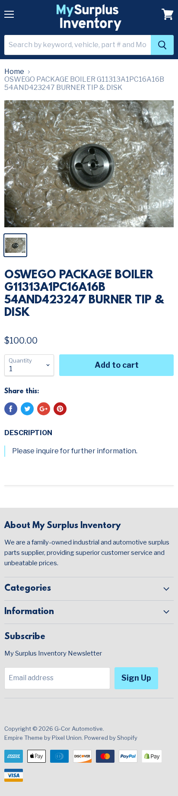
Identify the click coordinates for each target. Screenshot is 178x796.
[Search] (162, 45)
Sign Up (136, 677)
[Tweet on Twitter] (27, 408)
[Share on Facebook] (10, 408)
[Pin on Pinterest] (60, 408)
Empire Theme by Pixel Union (43, 737)
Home (14, 72)
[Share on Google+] (43, 408)
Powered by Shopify (110, 737)
